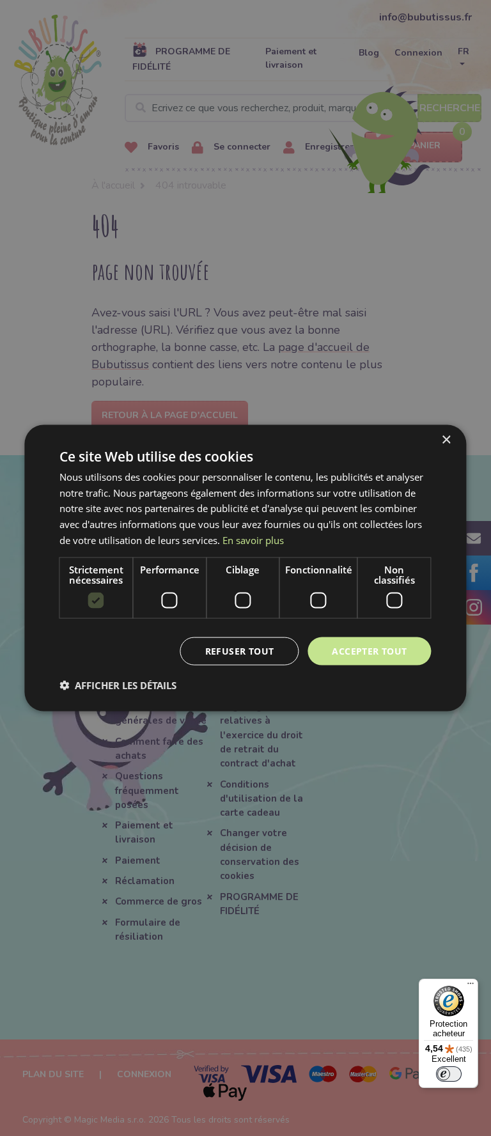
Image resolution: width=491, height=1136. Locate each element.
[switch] (449, 1074)
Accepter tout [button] (369, 650)
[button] (117, 685)
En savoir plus (253, 539)
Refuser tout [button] (239, 650)
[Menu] (470, 986)
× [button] (446, 439)
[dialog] (245, 568)
